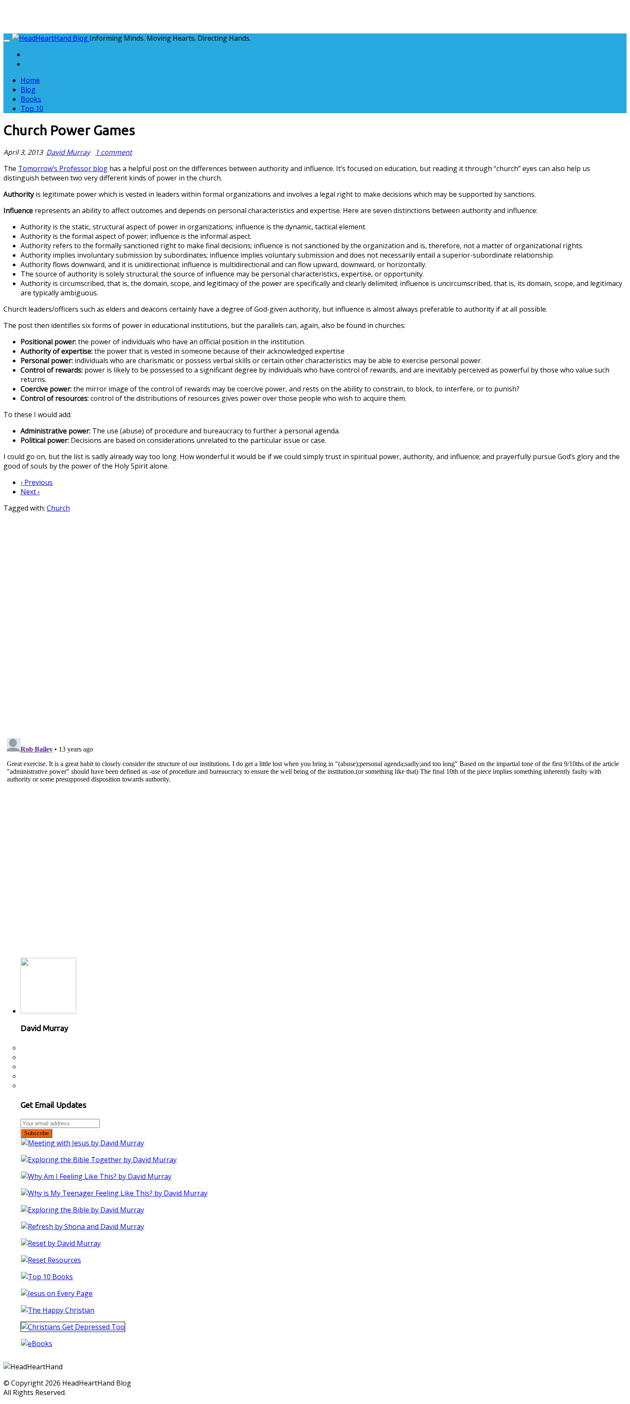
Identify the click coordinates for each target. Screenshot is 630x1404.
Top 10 (32, 108)
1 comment (113, 152)
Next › (30, 491)
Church (58, 508)
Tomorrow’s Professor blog (63, 168)
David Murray (68, 152)
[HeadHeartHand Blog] (51, 38)
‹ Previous (37, 482)
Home (30, 80)
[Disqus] (315, 620)
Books (31, 99)
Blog (28, 89)
